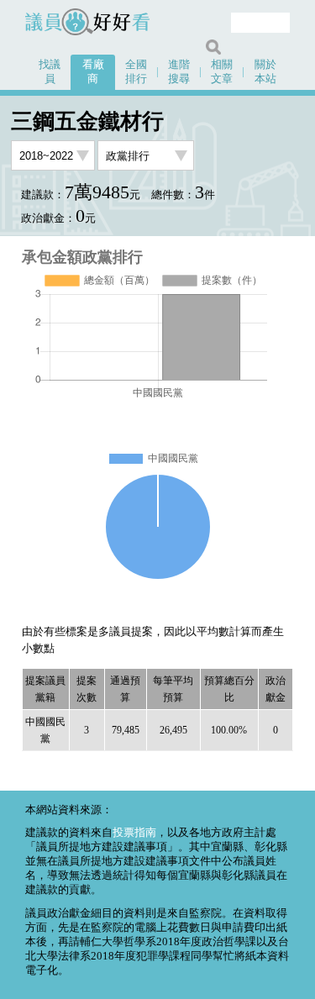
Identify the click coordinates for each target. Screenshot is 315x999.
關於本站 (265, 72)
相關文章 (222, 72)
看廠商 (93, 72)
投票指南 (134, 833)
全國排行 (136, 72)
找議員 (49, 72)
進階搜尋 (179, 72)
